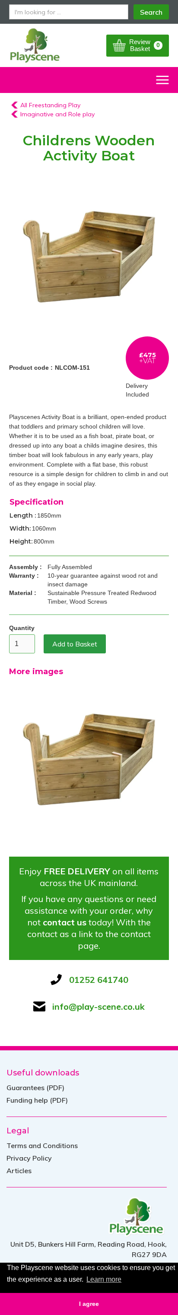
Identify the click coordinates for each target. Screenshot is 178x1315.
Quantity (22, 627)
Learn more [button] (103, 1279)
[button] (137, 46)
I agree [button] (89, 1303)
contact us (64, 922)
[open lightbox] (89, 256)
